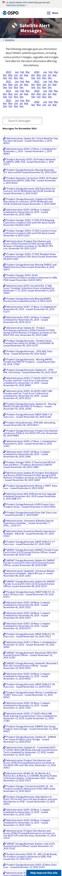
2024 (37, 90)
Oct (10, 77)
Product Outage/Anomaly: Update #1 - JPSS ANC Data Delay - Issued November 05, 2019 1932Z (30, 371)
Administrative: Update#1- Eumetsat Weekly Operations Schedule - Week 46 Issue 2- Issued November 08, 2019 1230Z (29, 573)
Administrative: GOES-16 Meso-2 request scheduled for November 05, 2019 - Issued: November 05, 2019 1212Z (26, 320)
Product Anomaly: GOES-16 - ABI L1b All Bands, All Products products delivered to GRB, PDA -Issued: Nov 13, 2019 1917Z (30, 857)
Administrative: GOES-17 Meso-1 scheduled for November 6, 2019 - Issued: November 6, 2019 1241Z (30, 444)
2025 (8, 100)
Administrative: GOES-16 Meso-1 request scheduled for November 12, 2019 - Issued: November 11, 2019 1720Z (26, 705)
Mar (28, 72)
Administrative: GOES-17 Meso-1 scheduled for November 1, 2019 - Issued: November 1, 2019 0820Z (30, 151)
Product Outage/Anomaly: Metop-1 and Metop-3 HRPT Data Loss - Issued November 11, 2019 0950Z (30, 695)
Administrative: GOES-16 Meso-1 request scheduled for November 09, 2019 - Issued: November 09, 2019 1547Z (26, 615)
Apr (5, 75)
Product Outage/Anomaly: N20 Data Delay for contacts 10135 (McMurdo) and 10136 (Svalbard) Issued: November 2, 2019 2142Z (29, 191)
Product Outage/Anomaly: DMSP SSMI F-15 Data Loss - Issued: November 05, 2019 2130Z (27, 415)
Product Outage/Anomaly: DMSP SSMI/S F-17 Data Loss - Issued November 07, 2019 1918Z (29, 543)
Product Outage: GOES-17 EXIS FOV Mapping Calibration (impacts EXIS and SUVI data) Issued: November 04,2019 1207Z (29, 222)
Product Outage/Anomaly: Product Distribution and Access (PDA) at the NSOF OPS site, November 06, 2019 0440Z (30, 433)
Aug (26, 75)
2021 (8, 81)
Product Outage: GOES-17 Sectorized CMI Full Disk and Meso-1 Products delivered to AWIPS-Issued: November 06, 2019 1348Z (29, 465)
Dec (22, 77)
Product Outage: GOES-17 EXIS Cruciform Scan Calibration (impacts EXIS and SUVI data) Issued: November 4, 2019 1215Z (29, 233)
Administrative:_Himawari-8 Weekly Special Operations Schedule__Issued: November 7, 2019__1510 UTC (28, 523)
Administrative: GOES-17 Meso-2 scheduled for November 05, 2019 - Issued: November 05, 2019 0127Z (30, 309)
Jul (21, 75)
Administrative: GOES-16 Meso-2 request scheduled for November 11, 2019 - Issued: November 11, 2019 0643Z (26, 676)
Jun (16, 75)
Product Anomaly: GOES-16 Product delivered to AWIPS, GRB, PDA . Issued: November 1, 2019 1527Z (29, 162)
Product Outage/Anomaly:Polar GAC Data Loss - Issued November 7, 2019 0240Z (30, 513)
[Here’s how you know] (31, 4)
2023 (8, 90)
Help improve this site (43, 873)
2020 (37, 72)
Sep (5, 77)
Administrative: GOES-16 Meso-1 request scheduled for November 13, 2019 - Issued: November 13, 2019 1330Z (26, 812)
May (10, 75)
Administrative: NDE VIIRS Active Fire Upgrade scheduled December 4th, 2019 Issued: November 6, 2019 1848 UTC (29, 496)
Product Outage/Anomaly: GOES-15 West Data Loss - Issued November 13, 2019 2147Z (29, 866)
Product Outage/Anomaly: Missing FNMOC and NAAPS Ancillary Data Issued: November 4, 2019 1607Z (29, 267)
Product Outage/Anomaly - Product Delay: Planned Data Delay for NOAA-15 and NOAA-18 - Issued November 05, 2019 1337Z (29, 343)
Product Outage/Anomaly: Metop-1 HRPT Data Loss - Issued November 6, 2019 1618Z (30, 487)
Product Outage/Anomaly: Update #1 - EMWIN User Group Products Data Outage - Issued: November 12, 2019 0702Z (29, 739)
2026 (37, 101)
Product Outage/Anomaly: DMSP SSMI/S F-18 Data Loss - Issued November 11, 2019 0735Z (29, 685)
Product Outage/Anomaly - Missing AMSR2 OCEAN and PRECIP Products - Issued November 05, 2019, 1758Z (29, 362)
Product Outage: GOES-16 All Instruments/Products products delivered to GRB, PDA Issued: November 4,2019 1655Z (30, 278)
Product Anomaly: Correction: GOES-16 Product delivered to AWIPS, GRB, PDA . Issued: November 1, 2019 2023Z (30, 180)
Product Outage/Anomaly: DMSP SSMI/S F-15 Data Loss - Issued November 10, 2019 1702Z (29, 635)
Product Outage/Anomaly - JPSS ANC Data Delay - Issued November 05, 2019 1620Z (27, 352)
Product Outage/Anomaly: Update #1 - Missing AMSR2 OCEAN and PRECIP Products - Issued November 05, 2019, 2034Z (29, 406)
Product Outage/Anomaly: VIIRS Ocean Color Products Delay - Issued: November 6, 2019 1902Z (29, 505)
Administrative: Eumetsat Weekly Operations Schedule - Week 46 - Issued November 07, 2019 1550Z (29, 534)
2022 (37, 81)
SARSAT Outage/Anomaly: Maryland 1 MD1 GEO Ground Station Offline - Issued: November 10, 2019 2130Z (30, 655)
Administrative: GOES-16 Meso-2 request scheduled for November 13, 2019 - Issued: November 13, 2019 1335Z (26, 823)
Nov (16, 77)
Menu (55, 12)
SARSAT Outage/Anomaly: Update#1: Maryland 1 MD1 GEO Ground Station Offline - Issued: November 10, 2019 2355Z (30, 666)
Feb (22, 72)
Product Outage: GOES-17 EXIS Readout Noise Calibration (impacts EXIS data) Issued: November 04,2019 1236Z (30, 256)
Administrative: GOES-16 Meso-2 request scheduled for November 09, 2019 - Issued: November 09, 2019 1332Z (26, 605)
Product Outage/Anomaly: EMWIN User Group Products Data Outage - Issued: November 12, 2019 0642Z (30, 729)
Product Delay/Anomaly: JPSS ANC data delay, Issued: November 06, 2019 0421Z (29, 424)
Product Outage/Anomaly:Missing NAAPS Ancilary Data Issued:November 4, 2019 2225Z (27, 300)
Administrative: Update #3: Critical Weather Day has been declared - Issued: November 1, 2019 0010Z (30, 141)
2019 (8, 72)
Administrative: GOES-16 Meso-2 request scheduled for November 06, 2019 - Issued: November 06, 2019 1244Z (26, 454)
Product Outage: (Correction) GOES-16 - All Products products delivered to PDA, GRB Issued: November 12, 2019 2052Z (29, 789)
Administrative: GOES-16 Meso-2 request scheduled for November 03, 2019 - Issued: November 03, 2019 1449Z (26, 212)
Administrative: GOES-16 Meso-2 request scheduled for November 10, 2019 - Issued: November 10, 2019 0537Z (26, 626)
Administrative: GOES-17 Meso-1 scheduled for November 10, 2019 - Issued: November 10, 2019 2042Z (30, 645)
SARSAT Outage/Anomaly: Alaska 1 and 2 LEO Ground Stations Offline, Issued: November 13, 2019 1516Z (29, 846)
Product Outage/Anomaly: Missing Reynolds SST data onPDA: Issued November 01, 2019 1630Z (30, 171)
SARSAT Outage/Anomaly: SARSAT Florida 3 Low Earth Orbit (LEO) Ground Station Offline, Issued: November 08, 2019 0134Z (30, 552)
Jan (17, 72)
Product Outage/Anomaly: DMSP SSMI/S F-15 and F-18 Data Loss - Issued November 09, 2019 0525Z (29, 594)
